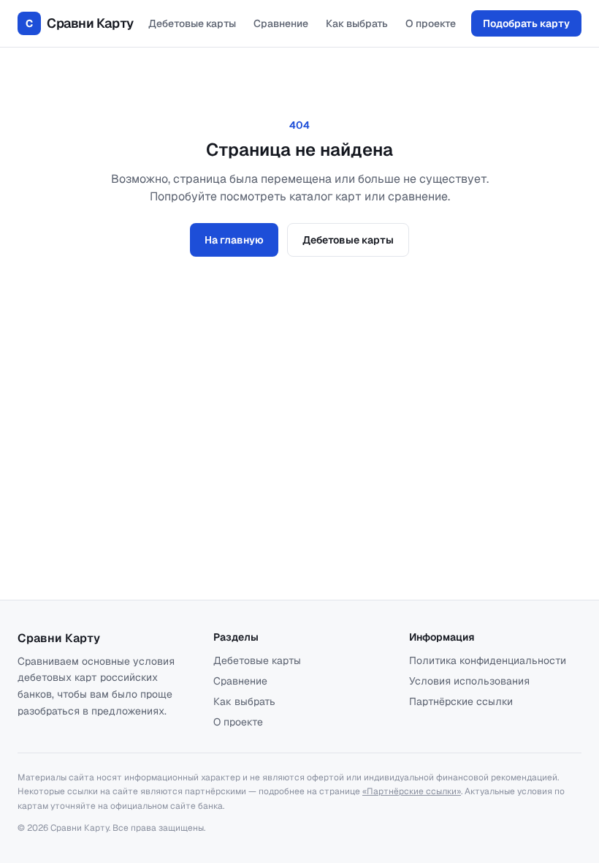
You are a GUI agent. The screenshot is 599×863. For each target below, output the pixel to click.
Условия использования (469, 680)
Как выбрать (357, 23)
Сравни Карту (79, 23)
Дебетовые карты (192, 23)
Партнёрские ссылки (461, 701)
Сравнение (280, 23)
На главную (234, 239)
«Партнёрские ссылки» (411, 791)
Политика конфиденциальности (487, 660)
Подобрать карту (526, 23)
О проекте (430, 23)
